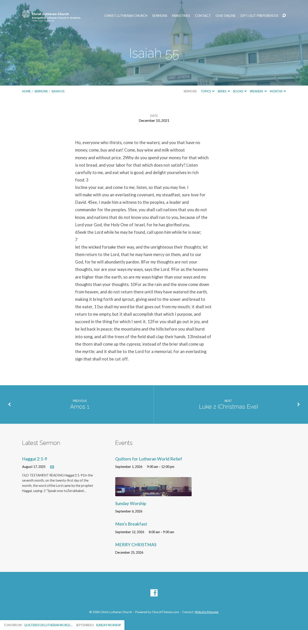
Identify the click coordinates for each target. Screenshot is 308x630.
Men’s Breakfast (131, 523)
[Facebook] (154, 592)
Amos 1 (79, 406)
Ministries (181, 15)
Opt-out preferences (259, 15)
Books (238, 91)
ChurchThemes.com (165, 612)
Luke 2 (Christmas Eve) (228, 406)
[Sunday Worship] (153, 493)
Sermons (159, 15)
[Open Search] (284, 16)
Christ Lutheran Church (125, 15)
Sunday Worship (130, 503)
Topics (206, 91)
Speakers (256, 91)
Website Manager (207, 612)
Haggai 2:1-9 (34, 458)
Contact (203, 15)
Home (26, 91)
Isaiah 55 (57, 91)
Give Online (226, 15)
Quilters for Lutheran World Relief (148, 458)
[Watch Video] (52, 467)
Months (276, 91)
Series (222, 91)
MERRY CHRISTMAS (135, 544)
